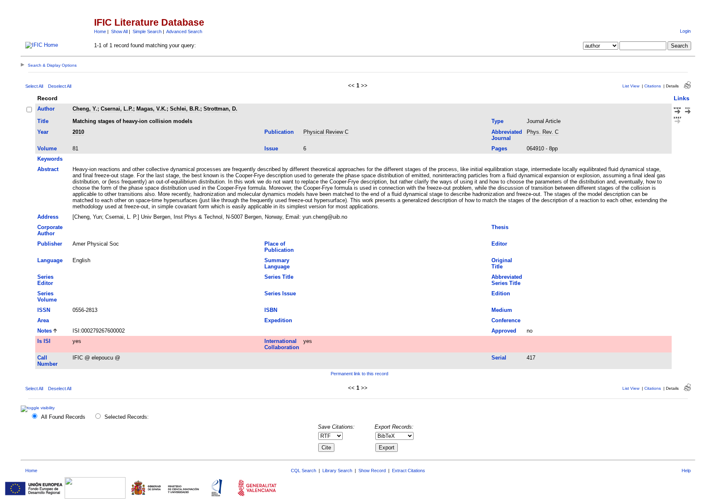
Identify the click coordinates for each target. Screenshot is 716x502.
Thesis (499, 227)
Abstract (47, 169)
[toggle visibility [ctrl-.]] (39, 407)
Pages (499, 148)
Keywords (50, 159)
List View (630, 86)
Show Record (372, 470)
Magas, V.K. (151, 109)
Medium (501, 310)
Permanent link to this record (359, 373)
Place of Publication (279, 247)
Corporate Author (50, 230)
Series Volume (47, 296)
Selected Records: (126, 417)
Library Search (337, 470)
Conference (505, 320)
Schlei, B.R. (185, 109)
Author (46, 109)
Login (685, 31)
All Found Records (63, 417)
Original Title (501, 263)
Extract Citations (408, 470)
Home (100, 31)
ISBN (270, 310)
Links (681, 98)
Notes (44, 331)
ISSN (43, 310)
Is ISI (44, 341)
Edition (500, 293)
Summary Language (277, 263)
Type (497, 121)
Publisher (49, 244)
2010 (78, 132)
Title (42, 121)
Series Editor (45, 280)
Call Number (47, 361)
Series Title (278, 277)
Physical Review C (325, 132)
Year (42, 132)
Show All (119, 31)
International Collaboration (281, 344)
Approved (503, 331)
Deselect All (59, 86)
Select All (34, 86)
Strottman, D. (220, 109)
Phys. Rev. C (543, 132)
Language (50, 260)
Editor (499, 244)
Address (47, 217)
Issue (271, 148)
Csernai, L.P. (117, 109)
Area (43, 320)
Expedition (278, 320)
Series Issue (280, 293)
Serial (498, 358)
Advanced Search (184, 31)
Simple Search (147, 31)
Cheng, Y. (85, 109)
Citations (652, 86)
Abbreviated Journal (506, 135)
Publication (279, 132)
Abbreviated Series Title (506, 280)
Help (686, 470)
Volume (47, 148)
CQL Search (303, 470)
